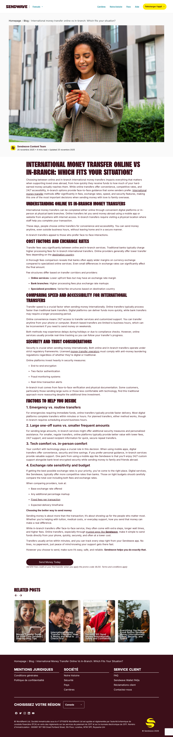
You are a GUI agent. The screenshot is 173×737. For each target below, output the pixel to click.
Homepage (15, 20)
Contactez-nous (123, 689)
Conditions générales (26, 675)
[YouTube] (33, 713)
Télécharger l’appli (153, 6)
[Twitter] (20, 713)
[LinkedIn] (29, 713)
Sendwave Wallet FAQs (127, 680)
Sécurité (68, 680)
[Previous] (16, 595)
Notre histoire (116, 6)
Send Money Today (49, 562)
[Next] (21, 595)
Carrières (101, 6)
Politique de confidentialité (29, 680)
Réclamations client (125, 684)
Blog (26, 20)
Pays (128, 6)
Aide (137, 6)
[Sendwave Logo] (16, 6)
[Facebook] (16, 713)
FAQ (116, 675)
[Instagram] (25, 713)
